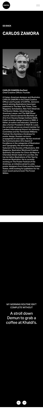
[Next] (24, 402)
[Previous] (18, 402)
